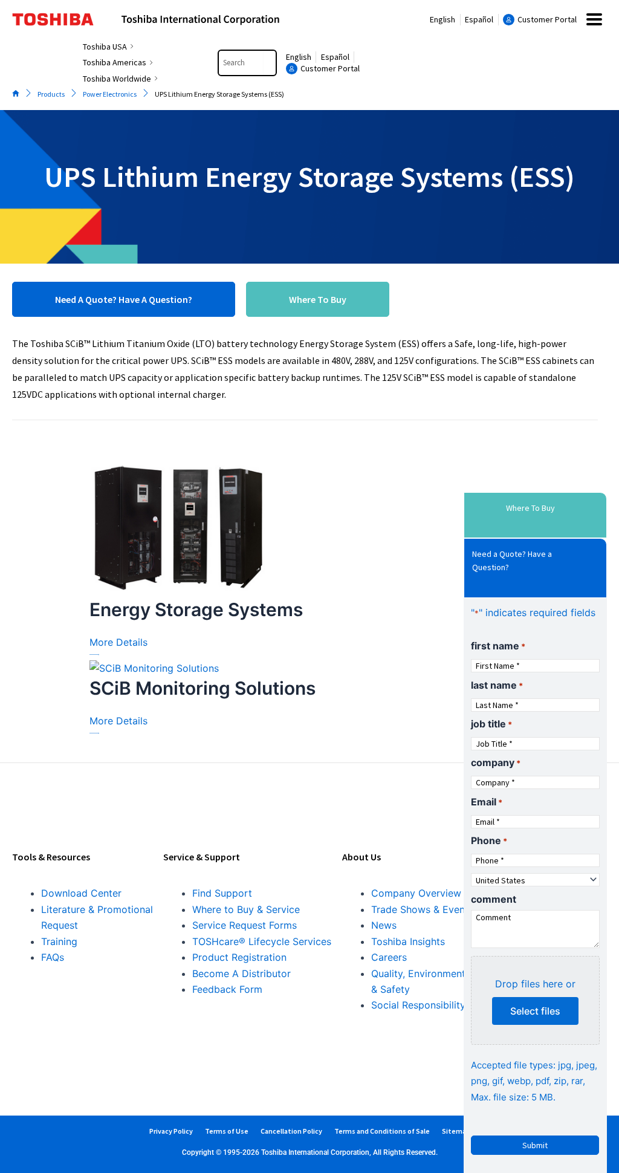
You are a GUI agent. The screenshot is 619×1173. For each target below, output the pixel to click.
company (495, 762)
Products (51, 94)
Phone (489, 840)
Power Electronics (110, 94)
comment (493, 899)
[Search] (270, 63)
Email (486, 802)
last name (497, 685)
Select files (535, 1011)
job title (491, 724)
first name (498, 646)
